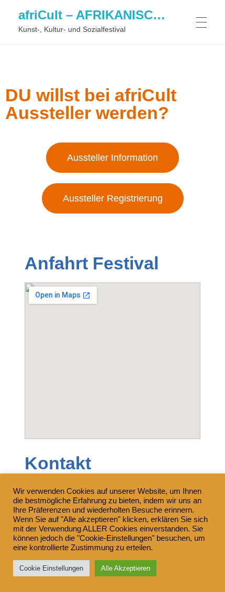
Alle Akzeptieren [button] (125, 568)
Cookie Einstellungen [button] (51, 568)
